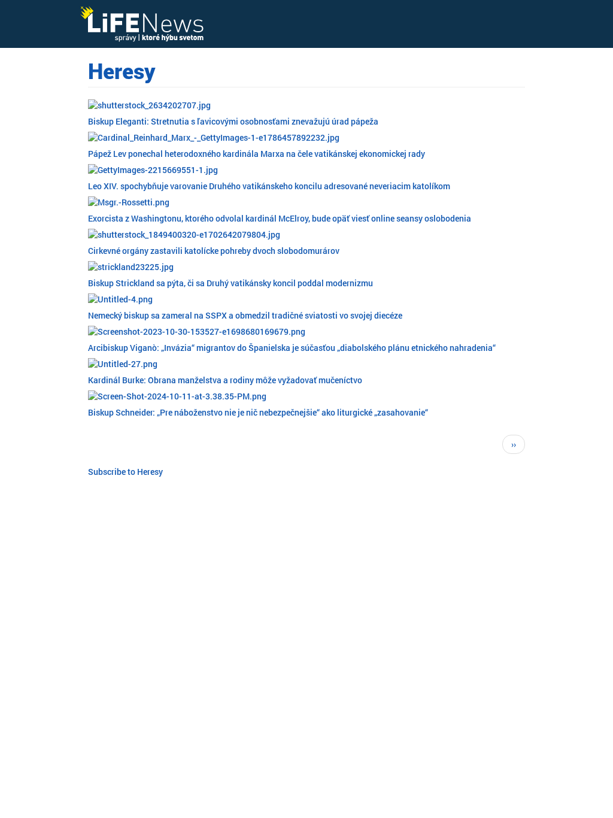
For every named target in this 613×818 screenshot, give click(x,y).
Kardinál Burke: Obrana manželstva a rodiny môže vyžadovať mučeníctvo (225, 380)
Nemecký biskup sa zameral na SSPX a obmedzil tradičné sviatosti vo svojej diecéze (245, 315)
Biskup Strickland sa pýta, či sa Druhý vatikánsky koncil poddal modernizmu (230, 283)
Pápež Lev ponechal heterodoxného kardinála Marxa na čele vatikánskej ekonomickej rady (256, 153)
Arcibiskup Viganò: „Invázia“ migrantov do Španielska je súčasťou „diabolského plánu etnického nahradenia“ (292, 347)
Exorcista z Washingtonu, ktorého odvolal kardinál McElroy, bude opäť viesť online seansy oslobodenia (279, 218)
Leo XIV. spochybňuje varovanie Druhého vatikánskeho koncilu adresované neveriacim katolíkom (269, 186)
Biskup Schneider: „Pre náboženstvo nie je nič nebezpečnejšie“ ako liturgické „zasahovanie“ (258, 412)
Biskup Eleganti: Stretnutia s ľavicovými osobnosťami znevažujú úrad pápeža (233, 121)
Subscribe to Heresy (125, 471)
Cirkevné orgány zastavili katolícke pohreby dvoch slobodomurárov (213, 250)
